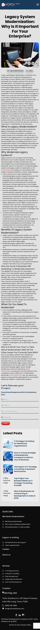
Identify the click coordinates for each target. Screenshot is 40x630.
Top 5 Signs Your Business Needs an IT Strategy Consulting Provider (23, 482)
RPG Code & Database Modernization (17, 524)
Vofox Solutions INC (15, 375)
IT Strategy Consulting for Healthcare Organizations (24, 443)
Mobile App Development (13, 579)
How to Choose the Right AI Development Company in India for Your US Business (25, 456)
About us (6, 555)
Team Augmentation (12, 545)
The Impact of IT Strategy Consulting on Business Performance (25, 469)
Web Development (11, 576)
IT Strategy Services (12, 571)
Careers (5, 549)
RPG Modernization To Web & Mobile (17, 527)
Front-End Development (13, 582)
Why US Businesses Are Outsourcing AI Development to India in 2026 (25, 494)
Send (5, 423)
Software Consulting (12, 574)
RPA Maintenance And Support (15, 542)
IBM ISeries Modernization (13, 521)
